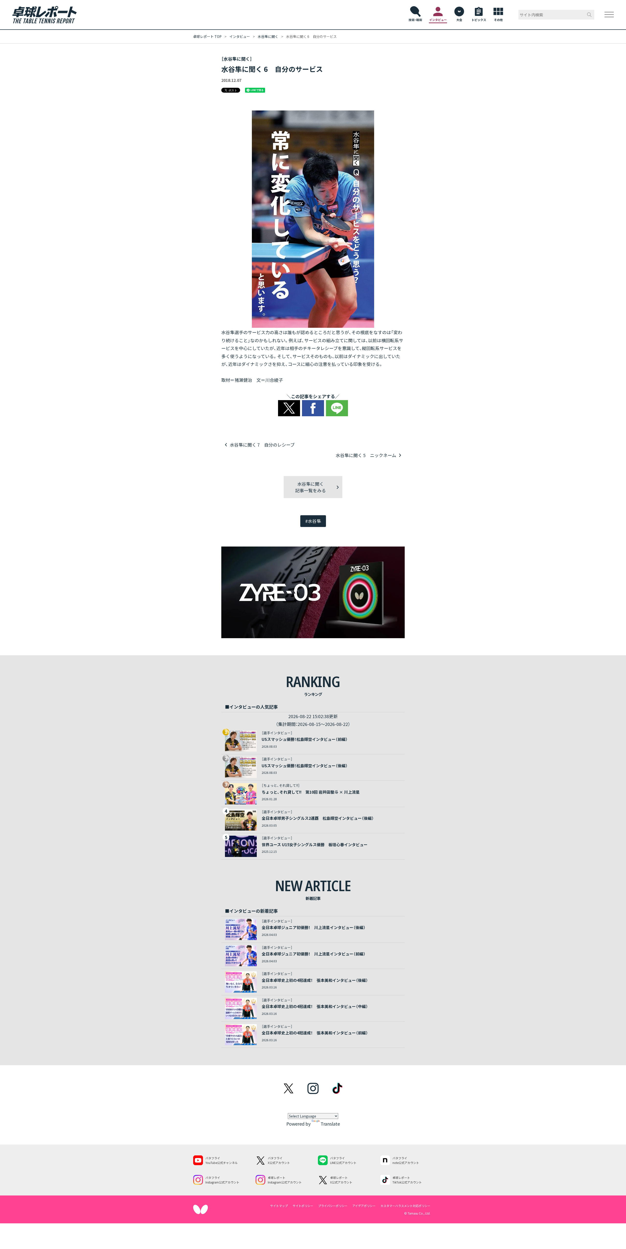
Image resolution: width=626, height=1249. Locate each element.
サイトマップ (279, 1206)
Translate (330, 1123)
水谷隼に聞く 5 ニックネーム (366, 455)
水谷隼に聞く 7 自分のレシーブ (262, 444)
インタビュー (239, 36)
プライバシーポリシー (332, 1206)
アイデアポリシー (364, 1206)
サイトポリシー (303, 1206)
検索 (589, 15)
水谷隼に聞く (268, 36)
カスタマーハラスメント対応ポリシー (405, 1206)
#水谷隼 (313, 521)
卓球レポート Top (207, 36)
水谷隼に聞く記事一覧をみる (310, 487)
